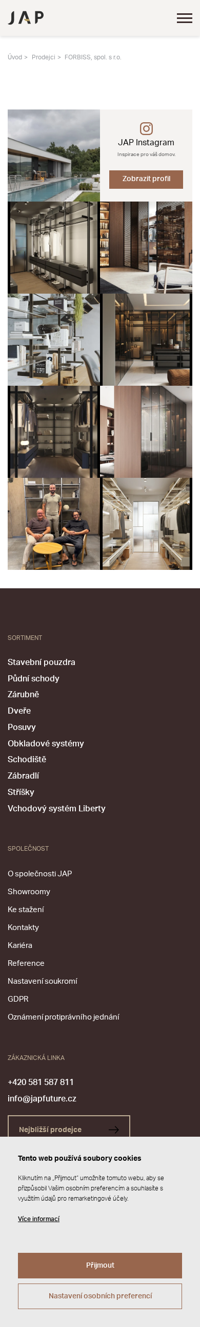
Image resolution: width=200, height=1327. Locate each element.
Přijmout (100, 1265)
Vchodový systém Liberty (57, 809)
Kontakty (23, 928)
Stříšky (21, 792)
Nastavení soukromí (42, 981)
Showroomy (29, 892)
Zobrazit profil (146, 179)
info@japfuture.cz (42, 1099)
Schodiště (27, 760)
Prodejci (43, 57)
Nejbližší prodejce (51, 1130)
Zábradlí (23, 776)
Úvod (15, 57)
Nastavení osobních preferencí (100, 1296)
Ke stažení (26, 910)
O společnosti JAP (40, 874)
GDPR (18, 999)
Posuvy (22, 727)
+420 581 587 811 (41, 1082)
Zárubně (23, 695)
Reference (26, 963)
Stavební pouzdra (41, 662)
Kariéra (20, 945)
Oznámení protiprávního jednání (63, 1017)
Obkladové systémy (46, 744)
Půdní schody (33, 679)
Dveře (19, 711)
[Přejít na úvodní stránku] (26, 18)
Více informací (38, 1219)
